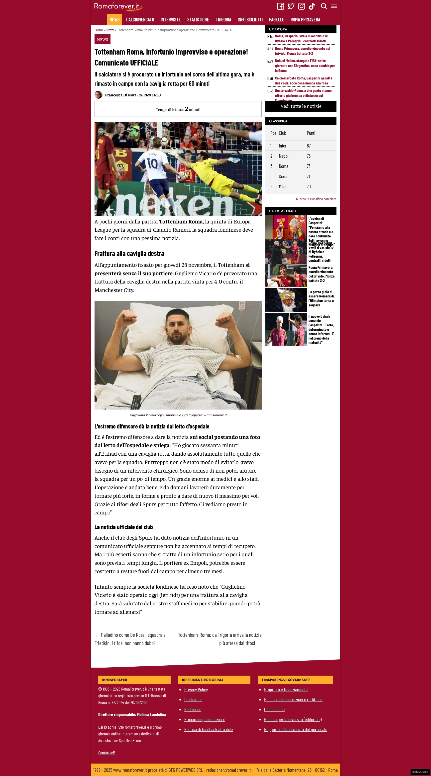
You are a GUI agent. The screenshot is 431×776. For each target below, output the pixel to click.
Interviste (171, 19)
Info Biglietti (250, 19)
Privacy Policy (196, 689)
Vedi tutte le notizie (301, 106)
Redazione (192, 709)
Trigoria (223, 19)
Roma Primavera (305, 19)
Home (99, 29)
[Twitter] (291, 6)
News (114, 19)
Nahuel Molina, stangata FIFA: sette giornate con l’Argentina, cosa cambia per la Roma (305, 65)
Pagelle (276, 19)
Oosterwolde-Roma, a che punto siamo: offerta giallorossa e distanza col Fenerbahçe (303, 95)
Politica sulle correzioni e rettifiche (293, 699)
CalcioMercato (140, 19)
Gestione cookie (420, 772)
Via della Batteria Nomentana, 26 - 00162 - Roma (297, 770)
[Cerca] (324, 6)
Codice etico (274, 709)
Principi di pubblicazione (204, 719)
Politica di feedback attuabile (208, 729)
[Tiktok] (312, 6)
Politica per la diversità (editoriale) (293, 719)
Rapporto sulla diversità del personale (295, 729)
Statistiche (198, 19)
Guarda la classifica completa (316, 198)
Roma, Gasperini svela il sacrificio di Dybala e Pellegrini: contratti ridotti (301, 38)
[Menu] (334, 6)
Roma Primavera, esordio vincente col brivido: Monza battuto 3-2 (302, 51)
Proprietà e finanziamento (286, 689)
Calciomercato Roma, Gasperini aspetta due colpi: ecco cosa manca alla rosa (303, 80)
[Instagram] (301, 6)
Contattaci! (106, 752)
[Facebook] (280, 6)
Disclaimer (193, 699)
